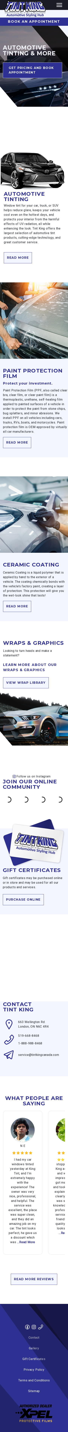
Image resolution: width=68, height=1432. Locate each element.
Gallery (34, 1348)
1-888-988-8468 (30, 1043)
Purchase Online (23, 899)
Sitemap (34, 1391)
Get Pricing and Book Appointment (31, 70)
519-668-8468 (28, 1036)
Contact (34, 1337)
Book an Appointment (34, 21)
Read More (18, 257)
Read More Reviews (34, 1279)
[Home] (25, 8)
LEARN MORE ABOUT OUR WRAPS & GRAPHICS (30, 667)
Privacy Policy (34, 1369)
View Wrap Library (26, 682)
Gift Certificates (34, 1359)
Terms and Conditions (34, 1380)
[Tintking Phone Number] (40, 1327)
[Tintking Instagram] (34, 1327)
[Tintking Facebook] (27, 1327)
